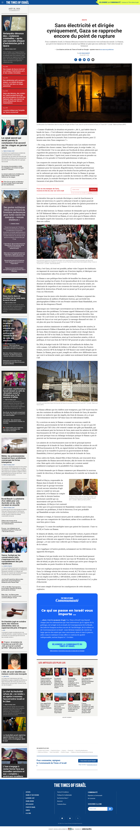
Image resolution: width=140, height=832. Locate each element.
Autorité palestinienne (82, 750)
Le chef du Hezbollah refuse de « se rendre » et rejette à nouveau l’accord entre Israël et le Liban (14, 696)
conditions (90, 192)
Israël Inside (30, 801)
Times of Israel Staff (10, 49)
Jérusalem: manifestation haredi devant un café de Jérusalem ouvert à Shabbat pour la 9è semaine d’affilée (14, 393)
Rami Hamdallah (54, 752)
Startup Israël (30, 807)
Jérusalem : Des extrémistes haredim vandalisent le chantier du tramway (14, 421)
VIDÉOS (28, 810)
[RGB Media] (71, 829)
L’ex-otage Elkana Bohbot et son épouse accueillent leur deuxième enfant (88, 681)
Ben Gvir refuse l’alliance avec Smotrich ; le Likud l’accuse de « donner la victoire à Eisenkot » (13, 354)
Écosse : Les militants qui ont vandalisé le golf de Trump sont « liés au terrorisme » (11, 530)
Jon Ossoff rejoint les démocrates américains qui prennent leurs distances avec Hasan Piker (12, 580)
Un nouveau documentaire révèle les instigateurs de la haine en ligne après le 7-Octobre (74, 682)
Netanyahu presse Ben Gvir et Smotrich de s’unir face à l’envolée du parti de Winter (13, 362)
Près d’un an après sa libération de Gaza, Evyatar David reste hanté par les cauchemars (12, 183)
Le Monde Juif (30, 798)
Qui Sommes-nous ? (62, 798)
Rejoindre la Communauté (110, 2)
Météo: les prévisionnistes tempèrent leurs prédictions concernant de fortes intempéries (14, 459)
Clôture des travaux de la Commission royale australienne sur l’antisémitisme (12, 522)
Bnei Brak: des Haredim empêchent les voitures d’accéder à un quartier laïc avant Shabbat (14, 413)
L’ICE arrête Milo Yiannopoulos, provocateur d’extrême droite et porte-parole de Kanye (11, 588)
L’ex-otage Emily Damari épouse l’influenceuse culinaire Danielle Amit (46, 706)
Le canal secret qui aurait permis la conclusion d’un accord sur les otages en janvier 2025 (14, 143)
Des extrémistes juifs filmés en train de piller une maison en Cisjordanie (14, 261)
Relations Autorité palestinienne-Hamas (82, 752)
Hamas (64, 750)
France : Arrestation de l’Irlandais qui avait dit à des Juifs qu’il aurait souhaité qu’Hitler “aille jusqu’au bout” (88, 708)
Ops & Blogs (29, 804)
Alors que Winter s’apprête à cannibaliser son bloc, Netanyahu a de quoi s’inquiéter (13, 347)
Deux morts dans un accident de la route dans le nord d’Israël (14, 298)
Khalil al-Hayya (65, 752)
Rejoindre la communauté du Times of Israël (67, 645)
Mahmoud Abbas (43, 752)
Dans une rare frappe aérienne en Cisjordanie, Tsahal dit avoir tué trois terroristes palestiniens (14, 254)
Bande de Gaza (55, 750)
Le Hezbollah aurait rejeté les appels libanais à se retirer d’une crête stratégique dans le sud (14, 738)
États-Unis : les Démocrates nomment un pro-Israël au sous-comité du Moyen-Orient (12, 596)
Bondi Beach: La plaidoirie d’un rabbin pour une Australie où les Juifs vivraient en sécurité (13, 502)
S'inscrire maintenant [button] (88, 761)
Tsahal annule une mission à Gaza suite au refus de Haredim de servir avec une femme (46, 681)
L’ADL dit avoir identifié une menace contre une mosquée (14, 673)
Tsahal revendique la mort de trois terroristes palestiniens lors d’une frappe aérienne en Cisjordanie (60, 708)
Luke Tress (6, 676)
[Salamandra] (86, 829)
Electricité (70, 750)
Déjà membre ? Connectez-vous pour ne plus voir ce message (67, 651)
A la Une (28, 813)
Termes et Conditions (63, 792)
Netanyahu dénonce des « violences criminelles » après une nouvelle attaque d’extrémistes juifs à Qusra (14, 39)
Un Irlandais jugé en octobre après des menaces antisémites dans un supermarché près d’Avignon (14, 624)
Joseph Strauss (7, 566)
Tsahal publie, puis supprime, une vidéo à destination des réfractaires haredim (13, 429)
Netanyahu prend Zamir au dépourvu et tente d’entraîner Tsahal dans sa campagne (74, 707)
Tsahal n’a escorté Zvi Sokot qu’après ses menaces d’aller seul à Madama (14, 269)
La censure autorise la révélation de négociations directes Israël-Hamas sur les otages (59, 683)
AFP (4, 630)
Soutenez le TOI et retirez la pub (130, 2)
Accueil (28, 792)
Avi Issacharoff (84, 53)
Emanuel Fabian (15, 223)
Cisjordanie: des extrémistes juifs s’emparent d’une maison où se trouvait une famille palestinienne (14, 246)
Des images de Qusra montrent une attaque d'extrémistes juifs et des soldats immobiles (14, 71)
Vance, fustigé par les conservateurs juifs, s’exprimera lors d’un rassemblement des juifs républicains (12, 559)
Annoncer (60, 801)
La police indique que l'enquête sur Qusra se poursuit (14, 111)
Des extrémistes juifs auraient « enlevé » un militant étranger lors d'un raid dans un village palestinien (14, 83)
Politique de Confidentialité (64, 795)
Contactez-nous (61, 804)
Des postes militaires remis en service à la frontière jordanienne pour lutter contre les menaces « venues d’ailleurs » (14, 213)
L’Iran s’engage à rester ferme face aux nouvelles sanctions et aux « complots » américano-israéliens (13, 771)
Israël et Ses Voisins (43, 750)
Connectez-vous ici (92, 764)
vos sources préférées (107, 49)
